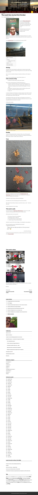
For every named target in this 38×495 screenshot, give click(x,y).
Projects (7, 367)
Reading (10, 61)
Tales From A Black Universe (18, 210)
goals (26, 478)
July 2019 (8, 415)
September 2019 (9, 412)
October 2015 (9, 437)
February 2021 (9, 395)
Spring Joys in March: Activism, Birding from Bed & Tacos (13, 463)
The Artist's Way (8, 370)
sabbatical (7, 482)
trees (18, 482)
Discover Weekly (11, 233)
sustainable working (15, 482)
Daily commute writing (12, 60)
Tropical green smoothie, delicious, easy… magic (13, 345)
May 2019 (8, 418)
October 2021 (9, 383)
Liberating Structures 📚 (9, 351)
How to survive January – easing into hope (11, 467)
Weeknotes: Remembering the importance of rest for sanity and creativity (17, 304)
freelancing (24, 478)
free (22, 478)
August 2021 (9, 386)
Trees (8, 62)
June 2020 (8, 399)
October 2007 (9, 456)
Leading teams (8, 364)
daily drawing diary (10, 478)
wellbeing (25, 482)
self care (9, 482)
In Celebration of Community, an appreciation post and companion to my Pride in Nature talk (18, 470)
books (20, 476)
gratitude (28, 478)
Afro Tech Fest (10, 40)
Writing (8, 59)
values (20, 482)
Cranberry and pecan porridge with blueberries (13, 343)
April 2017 (8, 433)
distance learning (15, 478)
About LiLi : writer (8, 332)
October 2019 (9, 411)
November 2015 (9, 436)
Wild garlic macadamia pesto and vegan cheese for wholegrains (15, 349)
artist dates (12, 476)
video (23, 482)
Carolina (26, 493)
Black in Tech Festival (26, 20)
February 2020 (9, 405)
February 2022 (9, 380)
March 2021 (9, 393)
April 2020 (8, 402)
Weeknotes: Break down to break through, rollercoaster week (15, 308)
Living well (7, 366)
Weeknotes (3, 13)
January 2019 (9, 424)
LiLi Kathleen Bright (19, 2)
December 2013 (9, 443)
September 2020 (9, 398)
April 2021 (8, 392)
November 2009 (9, 453)
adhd (6, 476)
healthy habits (10, 479)
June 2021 (8, 389)
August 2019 (9, 414)
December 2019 (9, 408)
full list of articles (11, 313)
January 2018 (9, 427)
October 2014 (9, 439)
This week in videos (10, 65)
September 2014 (9, 440)
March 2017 (9, 434)
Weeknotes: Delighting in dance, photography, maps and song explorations (17, 311)
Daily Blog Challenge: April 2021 (10, 353)
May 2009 (8, 455)
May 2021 (8, 390)
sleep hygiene (12, 482)
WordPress (18, 493)
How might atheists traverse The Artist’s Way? (13, 301)
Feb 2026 (7, 465)
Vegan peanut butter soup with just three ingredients (14, 347)
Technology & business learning (10, 369)
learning (21, 479)
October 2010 (9, 452)
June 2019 (8, 417)
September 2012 (9, 449)
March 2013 (9, 446)
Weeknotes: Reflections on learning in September (14, 306)
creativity (27, 476)
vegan (21, 482)
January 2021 (9, 396)
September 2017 (9, 430)
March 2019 (9, 421)
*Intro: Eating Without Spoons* (11, 341)
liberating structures (26, 479)
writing (8, 286)
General (7, 363)
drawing (20, 478)
